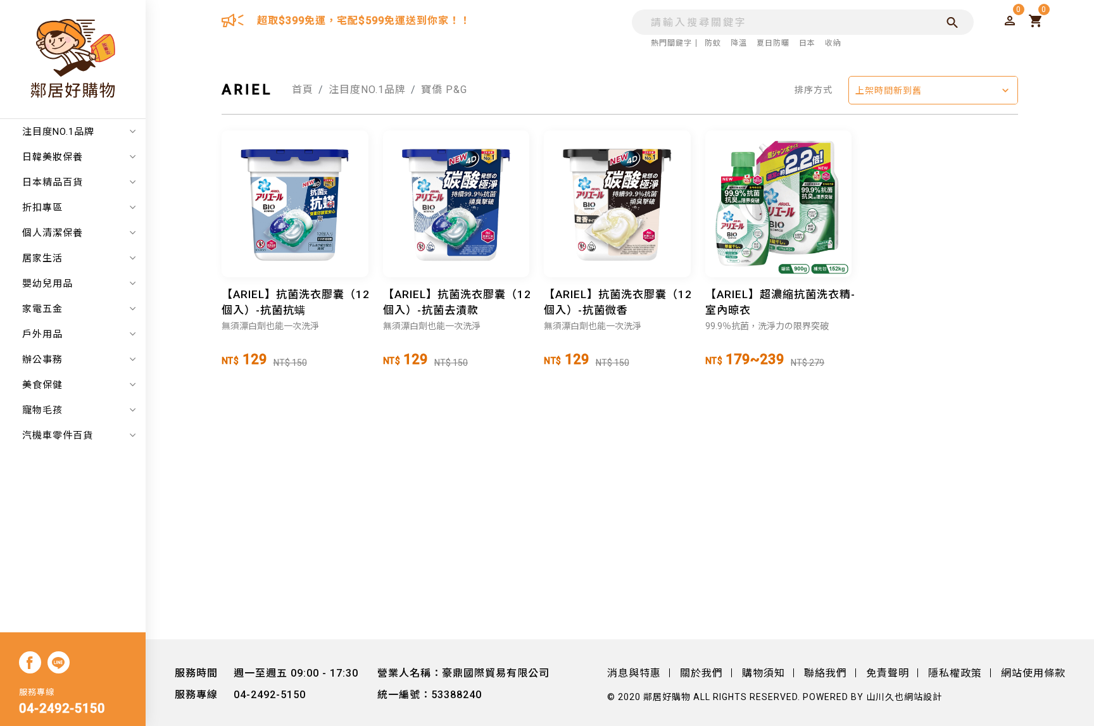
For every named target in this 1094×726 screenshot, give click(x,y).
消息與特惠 (634, 673)
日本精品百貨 (52, 182)
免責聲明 (887, 673)
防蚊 (713, 43)
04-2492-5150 (62, 708)
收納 (833, 43)
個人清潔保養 (52, 233)
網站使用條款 (1033, 673)
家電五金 (42, 309)
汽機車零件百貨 (57, 435)
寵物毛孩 (42, 410)
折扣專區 (42, 207)
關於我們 (701, 673)
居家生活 (42, 258)
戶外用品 (42, 334)
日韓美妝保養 (52, 157)
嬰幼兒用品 (47, 283)
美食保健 (42, 385)
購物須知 (763, 673)
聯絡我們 (825, 673)
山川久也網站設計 (904, 697)
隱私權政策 (955, 673)
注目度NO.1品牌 (58, 131)
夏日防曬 (773, 43)
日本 (807, 43)
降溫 (739, 43)
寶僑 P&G (444, 90)
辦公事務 (42, 359)
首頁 (302, 90)
